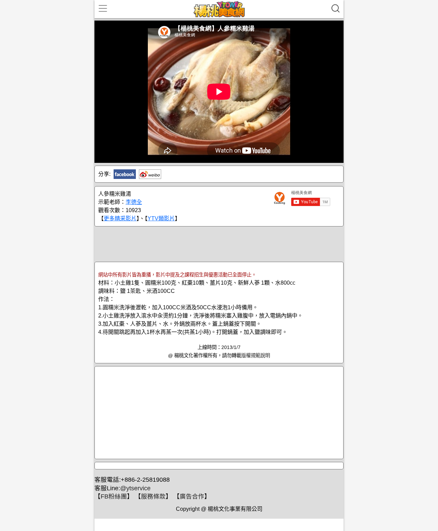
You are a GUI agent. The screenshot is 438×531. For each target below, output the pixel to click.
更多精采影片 (120, 218)
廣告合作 (192, 496)
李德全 (134, 202)
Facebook (125, 174)
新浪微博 (150, 174)
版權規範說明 (255, 355)
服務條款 (153, 496)
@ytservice (135, 488)
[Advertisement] (219, 243)
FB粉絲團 (114, 496)
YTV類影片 (161, 218)
